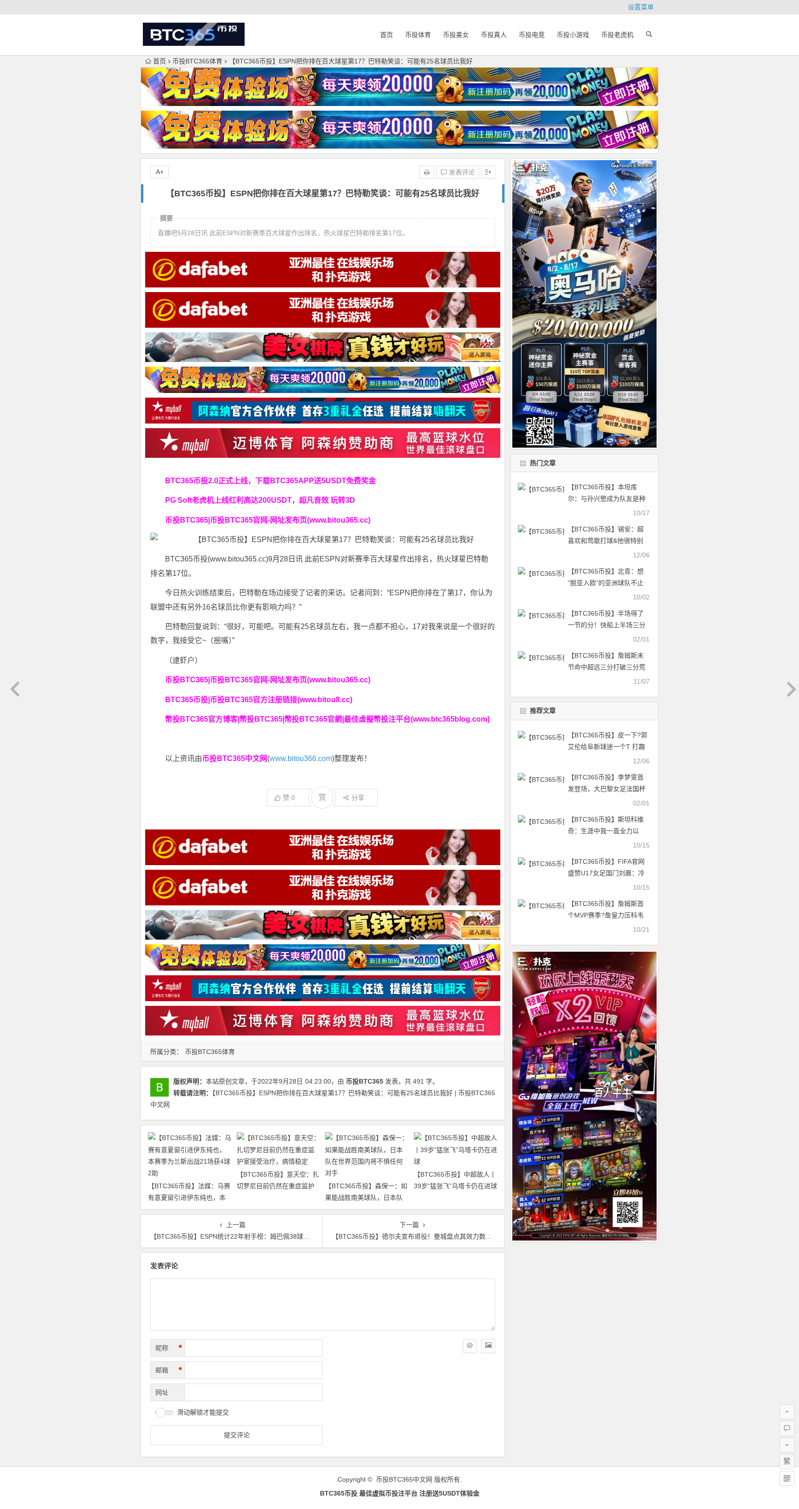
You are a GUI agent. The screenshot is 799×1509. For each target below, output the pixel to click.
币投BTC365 (364, 1081)
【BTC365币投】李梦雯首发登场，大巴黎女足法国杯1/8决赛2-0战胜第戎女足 (606, 788)
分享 (357, 797)
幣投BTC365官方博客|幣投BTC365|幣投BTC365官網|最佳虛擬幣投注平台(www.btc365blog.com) (327, 719)
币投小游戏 (573, 34)
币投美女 (456, 34)
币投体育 (418, 34)
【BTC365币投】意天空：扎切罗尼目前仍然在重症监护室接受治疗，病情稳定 (278, 1186)
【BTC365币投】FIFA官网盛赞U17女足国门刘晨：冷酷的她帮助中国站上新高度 (606, 873)
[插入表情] (470, 1346)
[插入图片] (488, 1346)
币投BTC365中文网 (404, 1479)
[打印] (426, 172)
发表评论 (461, 172)
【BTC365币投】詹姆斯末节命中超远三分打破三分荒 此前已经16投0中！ (606, 667)
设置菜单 (641, 7)
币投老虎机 (617, 34)
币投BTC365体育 (197, 61)
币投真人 (494, 34)
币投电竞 (532, 34)
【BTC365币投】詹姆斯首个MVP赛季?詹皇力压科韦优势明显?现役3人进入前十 (607, 915)
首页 (386, 34)
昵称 (168, 1348)
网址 (161, 1392)
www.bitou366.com (301, 758)
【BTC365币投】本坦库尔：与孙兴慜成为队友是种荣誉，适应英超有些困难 (606, 498)
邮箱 (168, 1370)
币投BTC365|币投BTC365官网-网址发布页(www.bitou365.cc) (267, 520)
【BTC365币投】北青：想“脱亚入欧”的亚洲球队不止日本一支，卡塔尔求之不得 (606, 582)
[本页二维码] (787, 1478)
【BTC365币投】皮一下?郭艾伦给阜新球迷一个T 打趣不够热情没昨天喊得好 (607, 746)
